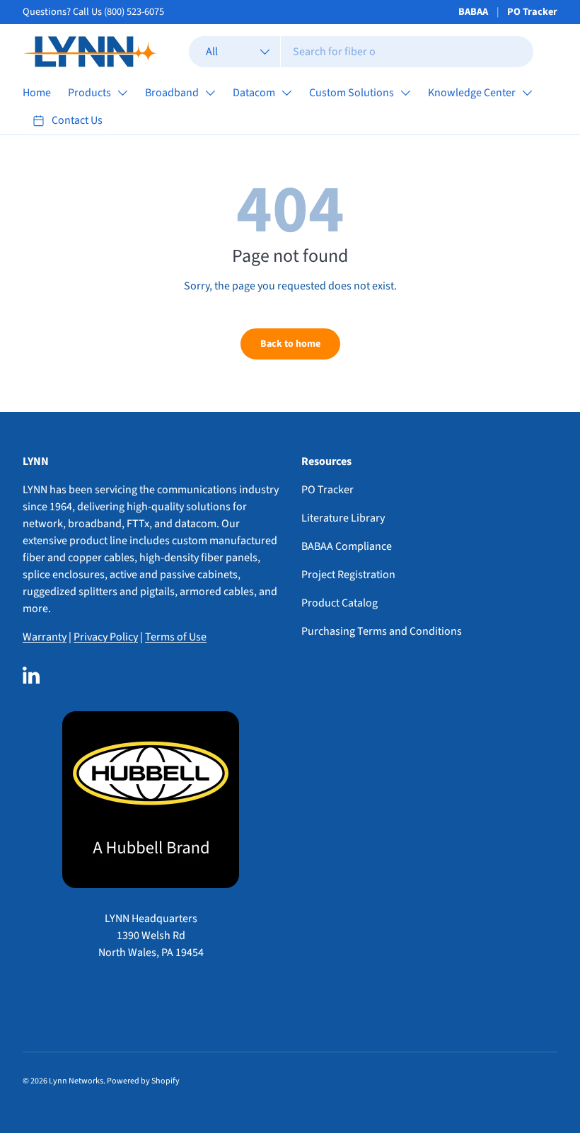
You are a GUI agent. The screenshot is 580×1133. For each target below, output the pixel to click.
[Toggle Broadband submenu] (210, 92)
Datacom (254, 92)
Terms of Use (176, 637)
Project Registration (348, 574)
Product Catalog (339, 603)
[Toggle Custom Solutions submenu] (405, 92)
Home (37, 92)
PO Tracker (532, 11)
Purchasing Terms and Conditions (381, 631)
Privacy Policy (106, 637)
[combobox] (361, 51)
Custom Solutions (351, 92)
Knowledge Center (472, 92)
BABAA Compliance (346, 546)
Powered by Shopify (143, 1081)
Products (89, 92)
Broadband (172, 92)
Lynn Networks (76, 1081)
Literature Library (343, 518)
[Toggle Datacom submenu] (286, 92)
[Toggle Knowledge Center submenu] (526, 92)
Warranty (44, 637)
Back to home (290, 344)
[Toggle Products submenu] (122, 92)
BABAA (473, 11)
